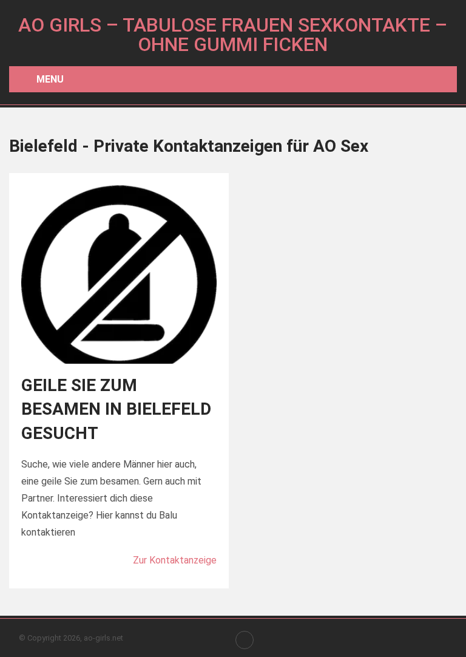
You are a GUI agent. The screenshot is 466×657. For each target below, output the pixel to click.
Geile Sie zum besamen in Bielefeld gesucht (116, 409)
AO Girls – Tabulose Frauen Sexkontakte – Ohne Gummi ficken (232, 34)
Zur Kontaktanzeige (175, 560)
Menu (50, 79)
